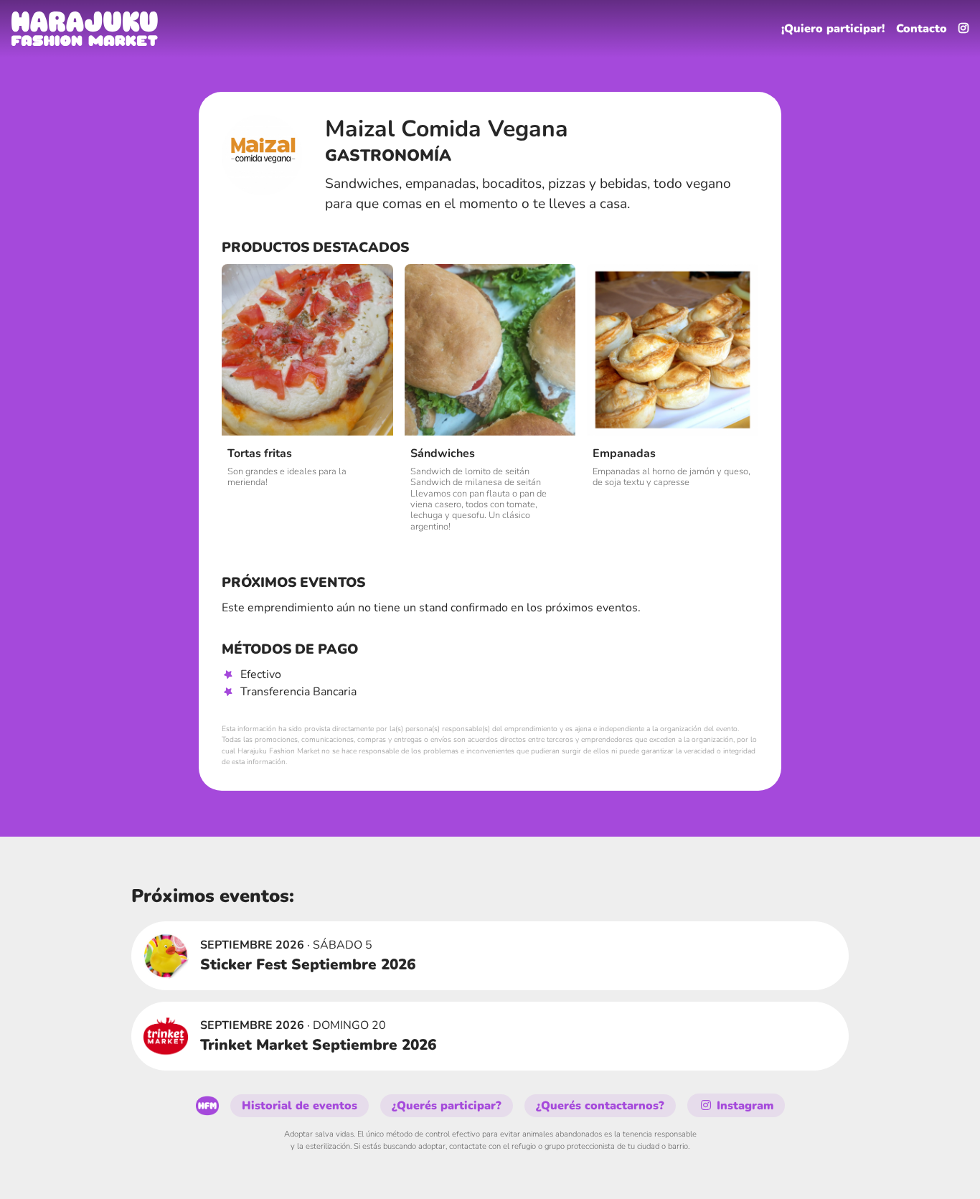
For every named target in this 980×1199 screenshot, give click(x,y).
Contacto (921, 29)
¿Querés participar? (446, 1106)
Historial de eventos (299, 1106)
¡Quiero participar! (833, 29)
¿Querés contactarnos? (600, 1106)
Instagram (743, 1106)
